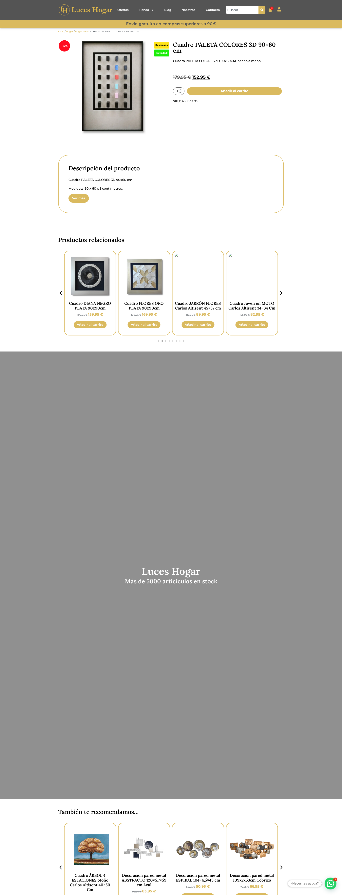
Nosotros (188, 10)
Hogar (69, 31)
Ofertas (123, 10)
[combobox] (242, 10)
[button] (60, 293)
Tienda (144, 10)
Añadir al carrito (234, 91)
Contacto (213, 10)
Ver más (78, 198)
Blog (167, 10)
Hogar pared (82, 31)
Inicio (61, 31)
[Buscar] (261, 10)
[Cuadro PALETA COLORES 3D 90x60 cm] (114, 86)
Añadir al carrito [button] (90, 325)
